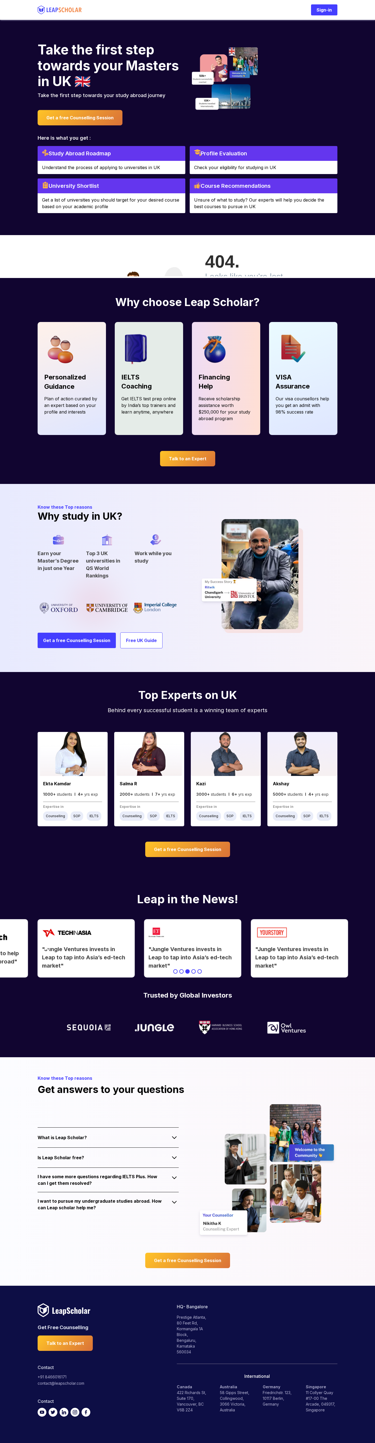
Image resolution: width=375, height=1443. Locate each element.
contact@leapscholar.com (61, 1383)
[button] (49, 948)
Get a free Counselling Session (80, 117)
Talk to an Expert (187, 458)
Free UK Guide (141, 640)
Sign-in (324, 10)
